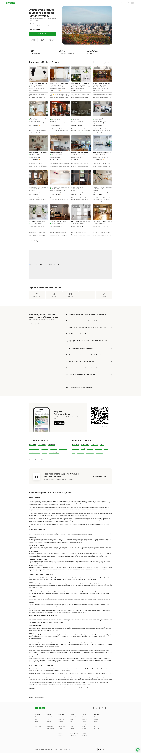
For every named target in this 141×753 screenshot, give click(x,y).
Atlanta (84, 721)
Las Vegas (84, 735)
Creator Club (38, 726)
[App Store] (59, 423)
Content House (85, 444)
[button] (138, 750)
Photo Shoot (75, 448)
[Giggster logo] (40, 708)
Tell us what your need (99, 476)
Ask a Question (35, 324)
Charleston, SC (32, 460)
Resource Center (50, 726)
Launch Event (75, 444)
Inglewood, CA (42, 444)
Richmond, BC (32, 444)
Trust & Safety (50, 728)
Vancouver (84, 731)
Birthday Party (62, 726)
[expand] (111, 348)
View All (61, 738)
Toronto (84, 733)
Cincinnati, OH (51, 444)
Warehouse (73, 735)
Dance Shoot (98, 448)
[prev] (31, 74)
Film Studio (75, 456)
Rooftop (96, 721)
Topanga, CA (62, 456)
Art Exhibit (83, 456)
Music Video (90, 448)
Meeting (102, 444)
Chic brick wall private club (57, 118)
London (84, 728)
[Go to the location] (38, 74)
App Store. (103, 428)
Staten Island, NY (33, 456)
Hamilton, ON (53, 456)
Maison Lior (74, 118)
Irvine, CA (44, 452)
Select (36, 724)
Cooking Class (90, 452)
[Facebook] (93, 708)
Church (72, 728)
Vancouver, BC (63, 448)
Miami (83, 726)
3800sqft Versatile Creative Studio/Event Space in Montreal (102, 83)
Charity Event (99, 452)
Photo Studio (94, 444)
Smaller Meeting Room (78, 187)
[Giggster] (11, 3)
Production (61, 721)
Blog (36, 719)
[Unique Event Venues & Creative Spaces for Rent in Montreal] (70, 264)
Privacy (60, 749)
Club (71, 726)
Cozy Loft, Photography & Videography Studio (102, 118)
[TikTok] (99, 708)
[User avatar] (132, 3)
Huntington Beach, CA (34, 452)
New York (84, 719)
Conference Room (98, 724)
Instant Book (99, 62)
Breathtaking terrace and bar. (79, 152)
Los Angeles (85, 717)
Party (60, 717)
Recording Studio (74, 733)
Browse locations (111, 3)
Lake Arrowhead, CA (34, 448)
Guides (36, 721)
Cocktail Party (91, 456)
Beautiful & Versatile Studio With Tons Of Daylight (60, 222)
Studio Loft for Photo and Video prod (81, 222)
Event (73, 452)
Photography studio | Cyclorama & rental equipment (38, 83)
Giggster (31, 697)
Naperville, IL (53, 448)
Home (71, 719)
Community (49, 721)
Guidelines (49, 724)
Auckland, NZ (44, 448)
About (36, 717)
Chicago (84, 724)
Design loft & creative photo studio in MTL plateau (102, 187)
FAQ (48, 719)
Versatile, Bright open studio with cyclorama (60, 83)
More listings (35, 241)
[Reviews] (105, 708)
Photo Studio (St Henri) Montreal (102, 222)
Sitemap (65, 749)
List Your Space (123, 3)
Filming (83, 448)
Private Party (80, 452)
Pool (71, 721)
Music (95, 717)
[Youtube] (102, 708)
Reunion (106, 448)
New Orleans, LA (42, 460)
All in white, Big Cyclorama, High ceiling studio (81, 83)
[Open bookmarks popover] (46, 68)
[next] (46, 74)
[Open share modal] (43, 68)
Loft (95, 726)
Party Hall (96, 728)
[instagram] (96, 708)
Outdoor (96, 719)
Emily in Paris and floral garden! (37, 222)
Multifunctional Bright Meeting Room (38, 187)
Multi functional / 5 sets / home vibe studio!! (38, 152)
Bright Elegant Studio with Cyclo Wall (38, 118)
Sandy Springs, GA (54, 452)
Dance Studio (73, 731)
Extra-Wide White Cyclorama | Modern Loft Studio (60, 187)
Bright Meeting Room (56, 152)
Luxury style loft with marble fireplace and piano (102, 152)
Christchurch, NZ (44, 456)
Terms (55, 749)
